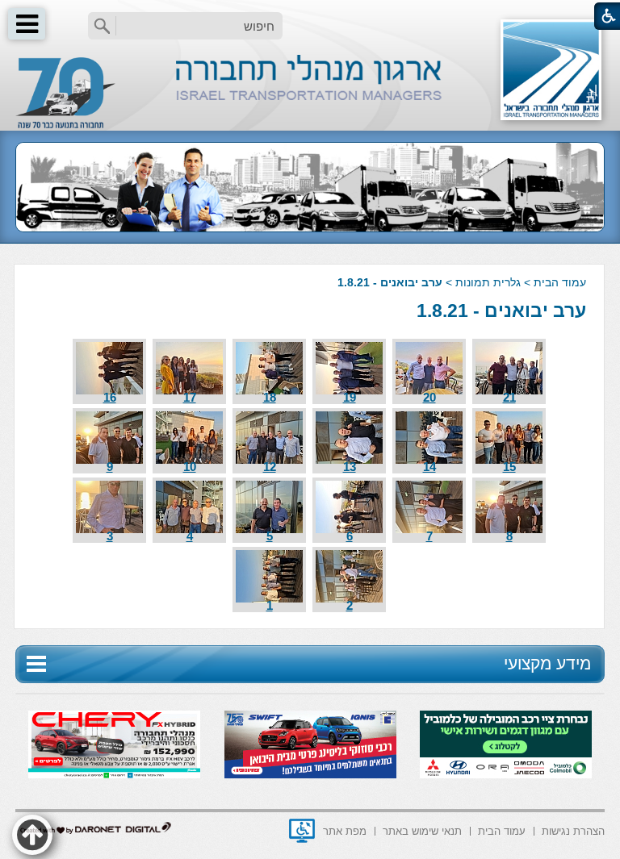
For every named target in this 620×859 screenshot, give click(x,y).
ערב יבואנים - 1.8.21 (501, 310)
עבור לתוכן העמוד (310, 16)
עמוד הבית (560, 282)
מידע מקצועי (547, 663)
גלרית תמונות (488, 282)
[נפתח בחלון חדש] (302, 831)
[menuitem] (573, 829)
